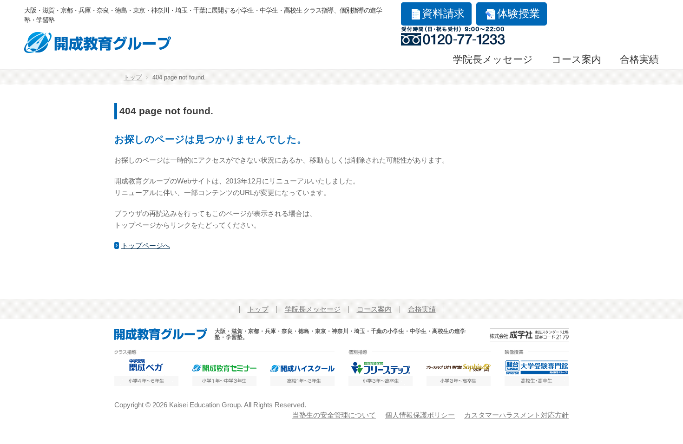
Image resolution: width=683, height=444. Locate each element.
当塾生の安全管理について (334, 415)
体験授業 (518, 14)
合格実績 (639, 59)
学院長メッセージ (493, 59)
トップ (133, 77)
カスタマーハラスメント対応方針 (516, 415)
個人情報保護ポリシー (420, 415)
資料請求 (443, 14)
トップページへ (145, 245)
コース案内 (576, 59)
